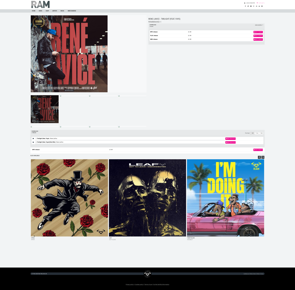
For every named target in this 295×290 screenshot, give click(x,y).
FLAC (257, 133)
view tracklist (258, 25)
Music (62, 11)
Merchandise (72, 11)
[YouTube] (251, 6)
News (40, 11)
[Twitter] (248, 6)
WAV (262, 133)
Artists (54, 11)
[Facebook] (245, 6)
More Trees (253, 273)
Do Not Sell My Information (161, 284)
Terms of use (148, 284)
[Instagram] (253, 6)
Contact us (246, 273)
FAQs (258, 273)
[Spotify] (262, 6)
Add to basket (259, 32)
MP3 (253, 133)
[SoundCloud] (256, 6)
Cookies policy (139, 284)
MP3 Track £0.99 (231, 138)
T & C (262, 273)
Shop (47, 11)
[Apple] (259, 6)
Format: (247, 133)
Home (33, 11)
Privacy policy (130, 284)
